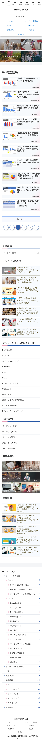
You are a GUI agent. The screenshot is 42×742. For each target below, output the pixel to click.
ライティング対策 (9, 432)
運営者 (31, 729)
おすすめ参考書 (8, 448)
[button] (38, 253)
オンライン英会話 (31, 722)
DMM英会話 (7, 350)
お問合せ (21, 732)
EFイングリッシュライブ (12, 411)
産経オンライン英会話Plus (13, 400)
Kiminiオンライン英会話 (12, 383)
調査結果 (11, 729)
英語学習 (31, 725)
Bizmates (6, 367)
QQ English (6, 389)
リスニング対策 (8, 437)
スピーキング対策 (9, 443)
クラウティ (6, 394)
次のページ (21, 219)
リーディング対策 (9, 426)
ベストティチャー (9, 405)
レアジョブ (6, 356)
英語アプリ (11, 725)
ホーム (11, 722)
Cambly (5, 372)
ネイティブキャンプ (10, 361)
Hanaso (5, 378)
